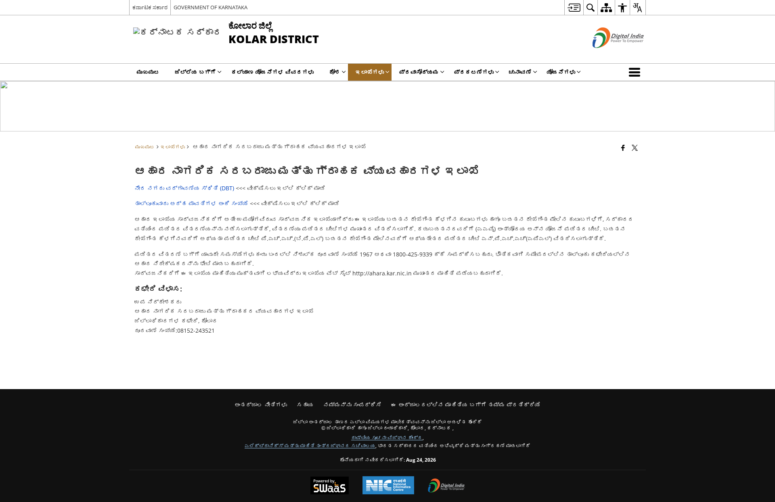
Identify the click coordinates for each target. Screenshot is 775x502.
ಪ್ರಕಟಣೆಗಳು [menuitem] (474, 72)
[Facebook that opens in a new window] (623, 147)
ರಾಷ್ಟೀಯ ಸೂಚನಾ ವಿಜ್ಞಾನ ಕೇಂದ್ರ (387, 437)
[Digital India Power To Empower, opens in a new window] (446, 486)
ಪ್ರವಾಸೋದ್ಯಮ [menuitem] (419, 72)
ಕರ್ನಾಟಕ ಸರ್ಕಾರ (150, 7)
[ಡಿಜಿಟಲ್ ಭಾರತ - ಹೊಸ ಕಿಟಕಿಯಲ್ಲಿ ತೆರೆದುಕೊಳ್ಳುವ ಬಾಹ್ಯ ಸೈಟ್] (608, 54)
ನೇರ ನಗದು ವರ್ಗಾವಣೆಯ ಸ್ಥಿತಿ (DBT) (184, 188)
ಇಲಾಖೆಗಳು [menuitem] (370, 72)
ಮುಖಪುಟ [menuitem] (148, 72)
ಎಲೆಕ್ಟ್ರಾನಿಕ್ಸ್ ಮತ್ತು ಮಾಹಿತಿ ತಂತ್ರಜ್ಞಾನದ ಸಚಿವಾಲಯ (310, 445)
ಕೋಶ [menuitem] (334, 72)
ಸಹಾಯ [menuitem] (305, 404)
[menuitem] (573, 7)
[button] (636, 72)
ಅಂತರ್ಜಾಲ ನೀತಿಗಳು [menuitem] (261, 404)
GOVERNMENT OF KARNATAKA (210, 7)
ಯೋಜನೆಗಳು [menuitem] (561, 72)
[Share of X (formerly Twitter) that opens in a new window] (635, 147)
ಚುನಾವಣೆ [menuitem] (520, 72)
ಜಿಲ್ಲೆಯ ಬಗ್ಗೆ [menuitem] (195, 72)
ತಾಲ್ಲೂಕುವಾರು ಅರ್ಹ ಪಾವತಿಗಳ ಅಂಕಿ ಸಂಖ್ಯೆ (192, 203)
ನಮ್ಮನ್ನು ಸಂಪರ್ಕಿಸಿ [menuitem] (352, 404)
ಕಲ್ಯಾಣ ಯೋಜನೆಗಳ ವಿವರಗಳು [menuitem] (272, 72)
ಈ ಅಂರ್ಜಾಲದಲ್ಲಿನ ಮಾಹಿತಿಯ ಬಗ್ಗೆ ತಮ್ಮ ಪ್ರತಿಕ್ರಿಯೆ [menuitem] (465, 404)
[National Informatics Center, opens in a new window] (388, 486)
